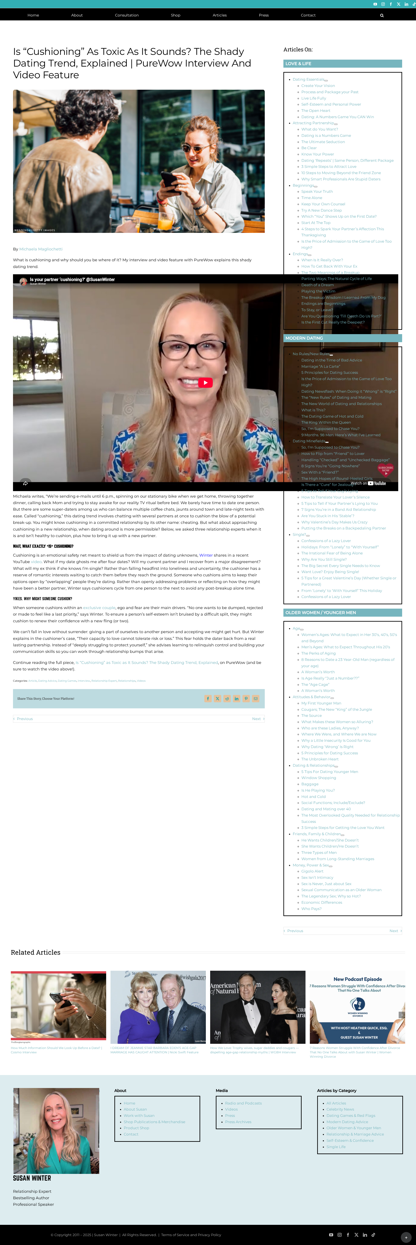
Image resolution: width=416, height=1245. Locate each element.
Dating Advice (47, 680)
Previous (25, 719)
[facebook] (348, 1235)
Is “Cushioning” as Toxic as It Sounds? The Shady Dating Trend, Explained (147, 662)
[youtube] (331, 1235)
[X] (217, 698)
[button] (382, 14)
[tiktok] (373, 1235)
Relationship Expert (104, 680)
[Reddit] (227, 698)
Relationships (127, 680)
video (36, 561)
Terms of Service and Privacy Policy (191, 1235)
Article (32, 680)
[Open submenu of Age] (302, 629)
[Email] (255, 698)
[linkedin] (365, 1235)
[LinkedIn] (236, 698)
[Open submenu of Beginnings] (315, 186)
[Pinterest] (246, 698)
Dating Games (67, 680)
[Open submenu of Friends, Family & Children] (342, 835)
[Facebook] (208, 698)
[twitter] (356, 1235)
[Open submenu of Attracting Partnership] (336, 124)
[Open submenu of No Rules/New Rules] (331, 355)
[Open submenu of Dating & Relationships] (336, 766)
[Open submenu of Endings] (309, 255)
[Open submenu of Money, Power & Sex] (330, 866)
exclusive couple (99, 607)
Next (256, 719)
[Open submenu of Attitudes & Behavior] (332, 698)
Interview (84, 680)
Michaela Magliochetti (41, 249)
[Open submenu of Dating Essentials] (326, 80)
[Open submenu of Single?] (308, 535)
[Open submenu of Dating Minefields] (327, 442)
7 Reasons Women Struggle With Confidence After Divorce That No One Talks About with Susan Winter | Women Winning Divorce (355, 1052)
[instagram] (340, 1235)
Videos (141, 680)
